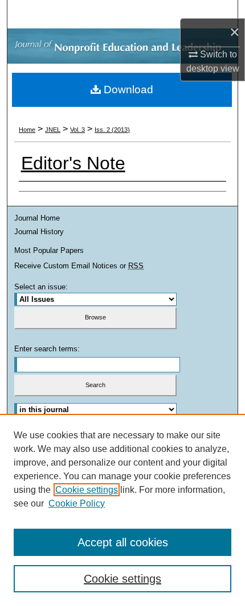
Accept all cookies (122, 542)
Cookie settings (86, 490)
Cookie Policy (76, 503)
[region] (122, 510)
